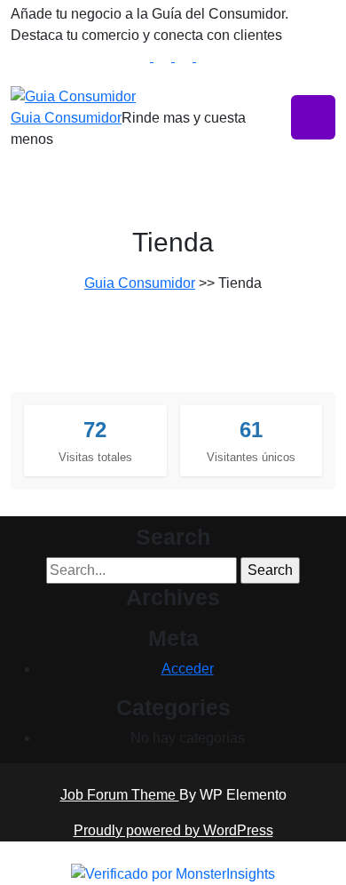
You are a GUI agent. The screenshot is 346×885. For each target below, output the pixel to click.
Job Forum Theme (119, 794)
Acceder (187, 668)
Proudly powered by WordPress (173, 830)
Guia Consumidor (66, 117)
